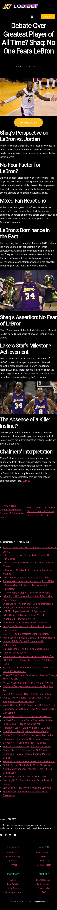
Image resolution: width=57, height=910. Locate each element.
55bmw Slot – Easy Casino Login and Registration (28, 735)
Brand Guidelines (13, 892)
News (43, 856)
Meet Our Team (44, 865)
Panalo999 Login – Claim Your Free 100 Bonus (26, 727)
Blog (39, 66)
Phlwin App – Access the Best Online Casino (26, 739)
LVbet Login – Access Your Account (21, 607)
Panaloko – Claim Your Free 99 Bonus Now (24, 776)
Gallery (13, 880)
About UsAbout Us (44, 852)
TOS (44, 892)
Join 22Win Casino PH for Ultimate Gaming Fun (27, 694)
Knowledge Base (44, 880)
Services (13, 861)
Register (48, 16)
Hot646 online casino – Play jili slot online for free (28, 656)
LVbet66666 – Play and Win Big (19, 619)
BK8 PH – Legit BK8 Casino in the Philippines (26, 634)
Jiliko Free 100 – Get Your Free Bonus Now (25, 622)
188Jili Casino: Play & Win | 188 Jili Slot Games (27, 765)
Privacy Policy (44, 888)
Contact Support (44, 884)
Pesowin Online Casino (15, 652)
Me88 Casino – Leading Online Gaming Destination (29, 637)
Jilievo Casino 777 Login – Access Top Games (27, 716)
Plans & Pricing (13, 856)
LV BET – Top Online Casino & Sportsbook (24, 611)
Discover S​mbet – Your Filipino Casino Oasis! (26, 648)
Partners (13, 865)
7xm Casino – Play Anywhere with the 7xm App (27, 787)
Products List (13, 852)
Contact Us (44, 861)
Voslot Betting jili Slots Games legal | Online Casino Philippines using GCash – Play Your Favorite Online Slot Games (29, 709)
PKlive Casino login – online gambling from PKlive (28, 581)
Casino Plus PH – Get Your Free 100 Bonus (25, 750)
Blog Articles (13, 884)
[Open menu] (32, 16)
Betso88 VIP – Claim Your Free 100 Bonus (24, 742)
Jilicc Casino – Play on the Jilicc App (22, 724)
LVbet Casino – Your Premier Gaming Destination (28, 603)
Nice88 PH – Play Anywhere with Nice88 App (26, 731)
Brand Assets (13, 888)
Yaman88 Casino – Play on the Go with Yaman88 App (29, 761)
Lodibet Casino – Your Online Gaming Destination (28, 720)
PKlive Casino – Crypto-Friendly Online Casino (26, 592)
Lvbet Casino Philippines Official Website (24, 615)
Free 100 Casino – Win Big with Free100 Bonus (27, 746)
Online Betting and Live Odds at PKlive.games (26, 577)
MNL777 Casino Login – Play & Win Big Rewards (28, 682)
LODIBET (27, 480)
